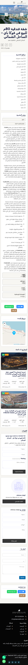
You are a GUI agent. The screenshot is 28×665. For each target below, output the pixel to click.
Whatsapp (8, 306)
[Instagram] (12, 662)
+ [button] (4, 323)
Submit (22, 577)
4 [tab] (11, 21)
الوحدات (6, 355)
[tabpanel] (14, 14)
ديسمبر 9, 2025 (5, 426)
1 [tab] (18, 21)
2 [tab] (16, 21)
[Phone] (4, 657)
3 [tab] (14, 21)
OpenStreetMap (17, 344)
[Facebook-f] (19, 662)
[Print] (2, 45)
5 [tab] (9, 21)
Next (6, 14)
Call (13, 310)
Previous (21, 14)
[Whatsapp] (15, 662)
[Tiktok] (9, 662)
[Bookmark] (10, 45)
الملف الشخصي (19, 501)
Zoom (19, 306)
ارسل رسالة (14, 541)
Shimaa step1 (21, 387)
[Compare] (6, 45)
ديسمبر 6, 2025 (5, 387)
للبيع (3, 355)
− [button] (4, 326)
